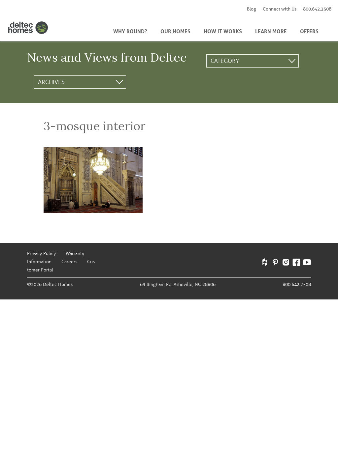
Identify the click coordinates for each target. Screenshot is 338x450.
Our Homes (175, 30)
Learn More (271, 30)
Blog (251, 9)
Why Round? (130, 30)
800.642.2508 (317, 9)
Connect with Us (279, 9)
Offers (309, 30)
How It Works (223, 30)
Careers (69, 262)
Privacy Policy (41, 253)
